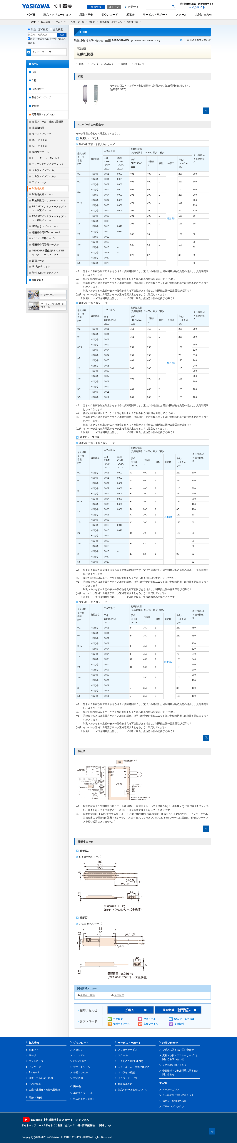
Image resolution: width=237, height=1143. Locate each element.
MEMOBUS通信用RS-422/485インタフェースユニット (48, 252)
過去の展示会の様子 (84, 1098)
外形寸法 (139, 64)
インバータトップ (41, 52)
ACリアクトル (39, 146)
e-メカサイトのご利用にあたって (57, 1125)
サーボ (32, 1055)
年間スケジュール (83, 1093)
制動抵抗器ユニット (43, 194)
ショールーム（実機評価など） (135, 1066)
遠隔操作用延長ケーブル (45, 244)
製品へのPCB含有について (132, 1089)
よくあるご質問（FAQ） (131, 1061)
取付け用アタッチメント (45, 272)
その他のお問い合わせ (174, 1065)
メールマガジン (170, 1089)
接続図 (124, 64)
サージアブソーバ (41, 133)
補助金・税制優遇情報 (174, 1101)
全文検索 (58, 29)
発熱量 (35, 106)
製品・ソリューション (57, 14)
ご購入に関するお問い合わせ (178, 1049)
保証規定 (119, 995)
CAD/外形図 (79, 1061)
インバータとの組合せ (102, 64)
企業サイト (134, 6)
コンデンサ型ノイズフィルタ (47, 164)
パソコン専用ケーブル (44, 238)
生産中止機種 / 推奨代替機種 (44, 1089)
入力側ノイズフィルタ (44, 170)
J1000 (92, 22)
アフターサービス (127, 1049)
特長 (34, 72)
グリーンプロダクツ (173, 1106)
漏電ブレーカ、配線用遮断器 (47, 121)
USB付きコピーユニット (45, 226)
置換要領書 (38, 279)
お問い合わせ (203, 14)
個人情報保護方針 (87, 1125)
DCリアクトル (39, 140)
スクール (181, 14)
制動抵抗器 (132, 22)
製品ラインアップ (41, 97)
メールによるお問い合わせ (196, 39)
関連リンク (105, 1125)
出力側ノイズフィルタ (44, 176)
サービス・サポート (155, 14)
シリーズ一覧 (77, 22)
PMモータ (34, 1072)
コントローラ (36, 1061)
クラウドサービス (127, 1078)
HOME (30, 14)
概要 (81, 64)
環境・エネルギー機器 (41, 1078)
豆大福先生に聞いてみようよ (178, 1095)
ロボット (34, 1049)
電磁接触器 (38, 127)
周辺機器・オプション (111, 22)
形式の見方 (38, 89)
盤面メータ (38, 260)
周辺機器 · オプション (44, 114)
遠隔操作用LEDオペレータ (46, 232)
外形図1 (171, 218)
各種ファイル (151, 1023)
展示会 (130, 14)
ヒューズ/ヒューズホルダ (45, 158)
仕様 (34, 80)
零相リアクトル (40, 152)
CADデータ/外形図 (184, 1019)
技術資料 (179, 1023)
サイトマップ (29, 1125)
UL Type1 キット (41, 266)
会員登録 (96, 6)
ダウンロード (109, 14)
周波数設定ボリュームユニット (49, 200)
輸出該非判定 (125, 1084)
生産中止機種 (87, 995)
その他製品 (35, 1084)
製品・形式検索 (39, 29)
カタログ (118, 1019)
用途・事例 (86, 14)
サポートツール (121, 1023)
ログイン (114, 6)
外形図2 (168, 517)
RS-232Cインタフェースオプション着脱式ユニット (49, 218)
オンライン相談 (126, 1072)
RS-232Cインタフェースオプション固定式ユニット (49, 208)
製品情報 (45, 22)
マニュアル (150, 1019)
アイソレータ (39, 182)
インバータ (60, 22)
